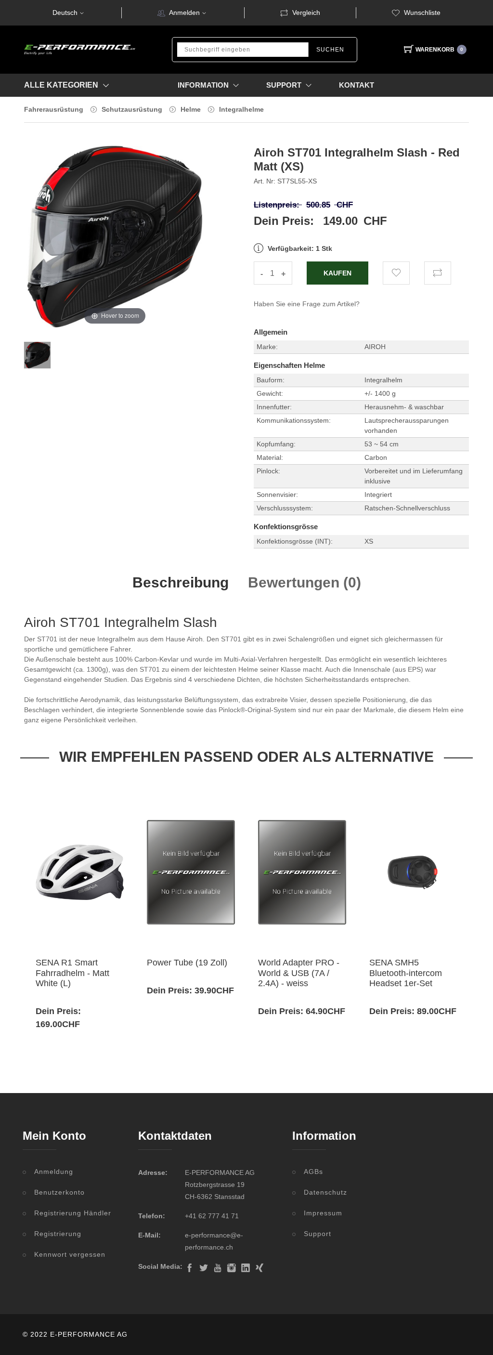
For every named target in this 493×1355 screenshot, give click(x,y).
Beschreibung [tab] (180, 582)
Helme (191, 109)
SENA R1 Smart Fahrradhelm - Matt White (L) (72, 973)
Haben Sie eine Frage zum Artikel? (307, 304)
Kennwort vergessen (69, 1254)
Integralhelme (241, 109)
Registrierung (57, 1234)
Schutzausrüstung (132, 109)
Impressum (323, 1213)
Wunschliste (422, 12)
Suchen (330, 49)
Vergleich (306, 12)
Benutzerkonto (59, 1192)
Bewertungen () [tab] (304, 582)
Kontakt (356, 85)
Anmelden (184, 12)
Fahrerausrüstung (53, 109)
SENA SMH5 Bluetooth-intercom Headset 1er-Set (405, 973)
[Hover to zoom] (115, 243)
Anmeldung (53, 1171)
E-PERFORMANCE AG (89, 1334)
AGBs (313, 1171)
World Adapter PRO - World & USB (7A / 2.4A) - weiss (298, 973)
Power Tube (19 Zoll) (187, 962)
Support (317, 1234)
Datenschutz (325, 1192)
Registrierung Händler (72, 1213)
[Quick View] (89, 928)
